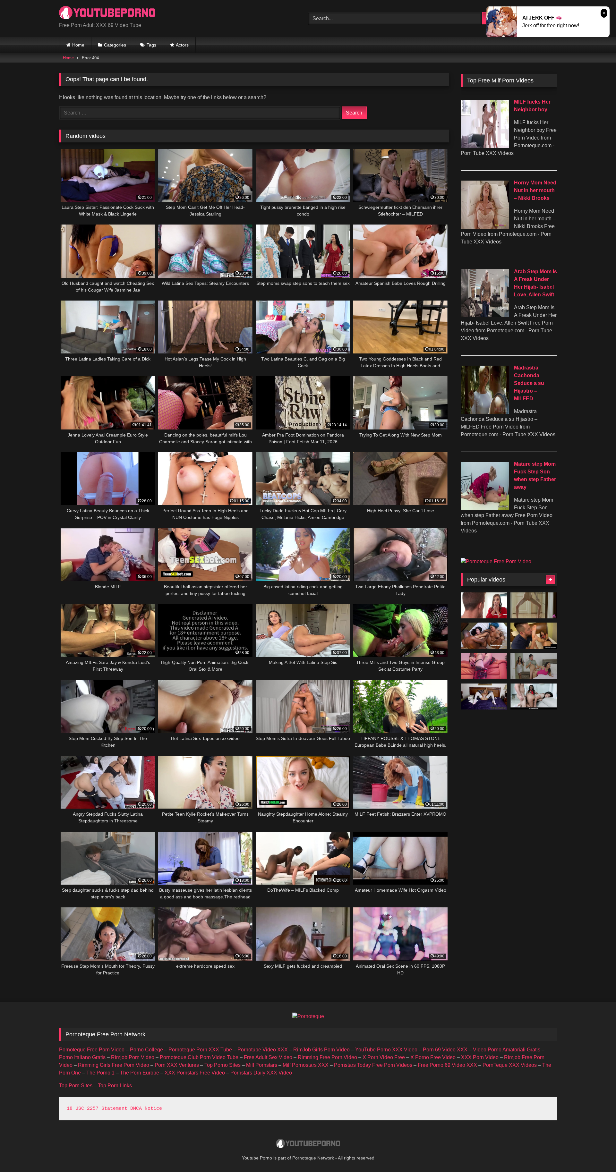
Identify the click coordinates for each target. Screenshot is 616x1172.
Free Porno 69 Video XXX (447, 1065)
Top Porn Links (115, 1085)
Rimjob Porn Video (132, 1057)
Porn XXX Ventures (177, 1065)
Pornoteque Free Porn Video (91, 1049)
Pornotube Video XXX (262, 1049)
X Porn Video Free (384, 1057)
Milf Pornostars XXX (306, 1065)
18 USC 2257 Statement (97, 1108)
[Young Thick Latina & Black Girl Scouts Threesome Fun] (533, 697)
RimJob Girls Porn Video (321, 1049)
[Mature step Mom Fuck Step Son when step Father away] (485, 508)
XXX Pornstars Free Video (195, 1072)
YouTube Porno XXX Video (386, 1049)
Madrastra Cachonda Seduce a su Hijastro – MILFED (529, 383)
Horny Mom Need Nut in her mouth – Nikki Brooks (535, 190)
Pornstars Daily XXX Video (261, 1072)
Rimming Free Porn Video (327, 1057)
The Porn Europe (139, 1072)
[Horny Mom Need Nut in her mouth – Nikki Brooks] (485, 227)
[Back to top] (596, 1153)
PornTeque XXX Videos (510, 1065)
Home (78, 44)
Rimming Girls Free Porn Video (113, 1065)
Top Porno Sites (222, 1065)
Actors (182, 44)
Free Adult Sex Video (268, 1057)
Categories (115, 44)
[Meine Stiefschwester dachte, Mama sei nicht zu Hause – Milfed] (533, 666)
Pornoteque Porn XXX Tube (200, 1049)
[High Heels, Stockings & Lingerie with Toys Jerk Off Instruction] (484, 697)
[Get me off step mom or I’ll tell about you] (484, 605)
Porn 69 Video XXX (445, 1049)
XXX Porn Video (480, 1057)
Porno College (146, 1049)
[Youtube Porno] (107, 13)
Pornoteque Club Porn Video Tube (199, 1057)
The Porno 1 (100, 1072)
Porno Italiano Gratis (82, 1057)
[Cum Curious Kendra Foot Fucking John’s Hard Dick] (533, 636)
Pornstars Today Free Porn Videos (373, 1065)
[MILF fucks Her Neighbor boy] (485, 146)
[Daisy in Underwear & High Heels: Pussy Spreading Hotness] (533, 605)
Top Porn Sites (75, 1085)
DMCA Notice (146, 1108)
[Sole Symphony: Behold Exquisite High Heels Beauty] (484, 666)
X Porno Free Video (433, 1057)
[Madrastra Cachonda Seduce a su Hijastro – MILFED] (485, 412)
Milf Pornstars (261, 1065)
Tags (151, 44)
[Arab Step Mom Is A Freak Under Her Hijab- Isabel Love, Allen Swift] (485, 315)
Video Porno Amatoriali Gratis (506, 1049)
